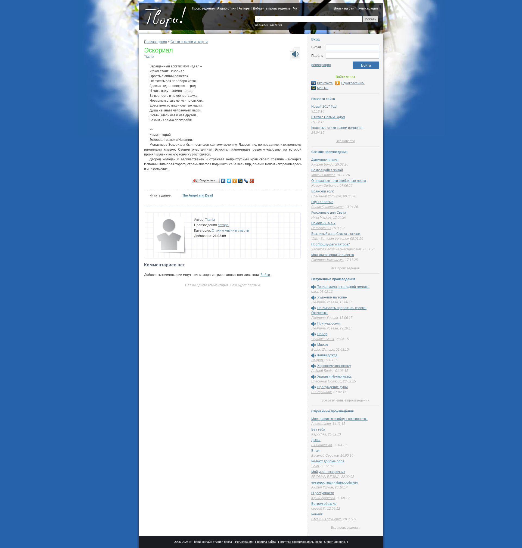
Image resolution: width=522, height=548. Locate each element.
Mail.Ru (322, 88)
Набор (322, 334)
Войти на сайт (345, 8)
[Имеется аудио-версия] (313, 287)
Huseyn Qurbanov (324, 186)
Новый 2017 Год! (324, 106)
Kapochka (318, 434)
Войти (265, 275)
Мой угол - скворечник (328, 472)
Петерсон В (321, 228)
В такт (316, 451)
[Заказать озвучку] (295, 54)
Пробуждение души (332, 387)
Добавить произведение (272, 8)
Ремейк (316, 514)
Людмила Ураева (324, 302)
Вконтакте (325, 83)
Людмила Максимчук (327, 260)
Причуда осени (329, 323)
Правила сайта (265, 541)
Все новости (345, 141)
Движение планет (325, 159)
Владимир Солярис (326, 381)
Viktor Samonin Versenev (330, 239)
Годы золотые (322, 202)
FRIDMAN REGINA (325, 477)
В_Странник (321, 392)
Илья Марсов (321, 217)
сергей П (318, 508)
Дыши (316, 440)
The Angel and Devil (197, 195)
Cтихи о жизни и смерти (189, 42)
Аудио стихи (226, 8)
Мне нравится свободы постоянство (339, 419)
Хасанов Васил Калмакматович (336, 249)
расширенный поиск (268, 24)
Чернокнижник (322, 339)
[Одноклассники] (235, 180)
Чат (296, 8)
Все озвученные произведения (345, 400)
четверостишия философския (334, 482)
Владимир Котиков (326, 196)
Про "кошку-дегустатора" (330, 244)
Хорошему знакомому (334, 366)
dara (314, 292)
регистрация (321, 65)
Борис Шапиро (322, 349)
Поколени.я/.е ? (323, 223)
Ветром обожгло (324, 504)
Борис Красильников (327, 207)
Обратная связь (335, 541)
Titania (149, 56)
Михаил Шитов (323, 175)
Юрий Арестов (323, 498)
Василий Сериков (325, 455)
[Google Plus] (252, 180)
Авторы (244, 8)
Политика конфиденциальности (300, 541)
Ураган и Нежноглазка (334, 376)
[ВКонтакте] (223, 180)
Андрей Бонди (322, 164)
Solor (315, 466)
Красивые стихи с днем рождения (337, 128)
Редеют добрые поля (327, 461)
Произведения (203, 8)
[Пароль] (352, 56)
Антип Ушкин (322, 487)
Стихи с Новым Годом (328, 117)
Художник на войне (332, 297)
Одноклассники (353, 83)
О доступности (322, 493)
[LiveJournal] (246, 180)
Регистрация (368, 8)
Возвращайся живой (327, 170)
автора (223, 225)
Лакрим (317, 360)
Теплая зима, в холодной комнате (343, 287)
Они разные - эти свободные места (338, 181)
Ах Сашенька (321, 445)
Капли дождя (327, 355)
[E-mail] (352, 47)
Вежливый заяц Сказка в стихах (336, 234)
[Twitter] (229, 180)
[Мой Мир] (240, 180)
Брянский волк (322, 191)
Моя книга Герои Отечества (332, 255)
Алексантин (321, 424)
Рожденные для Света (328, 212)
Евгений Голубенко (326, 519)
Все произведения (345, 268)
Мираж (322, 345)
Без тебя (318, 429)
